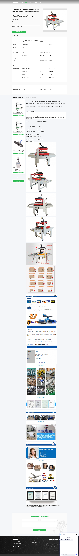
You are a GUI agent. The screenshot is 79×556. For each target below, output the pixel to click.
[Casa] (15, 2)
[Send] (76, 555)
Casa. (22, 2)
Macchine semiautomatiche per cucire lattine (52, 505)
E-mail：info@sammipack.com (17, 543)
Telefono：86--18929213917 (17, 541)
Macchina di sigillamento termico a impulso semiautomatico (36, 506)
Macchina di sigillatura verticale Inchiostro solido (37, 505)
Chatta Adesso (18, 31)
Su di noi (31, 2)
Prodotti (26, 2)
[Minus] (76, 534)
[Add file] (61, 555)
